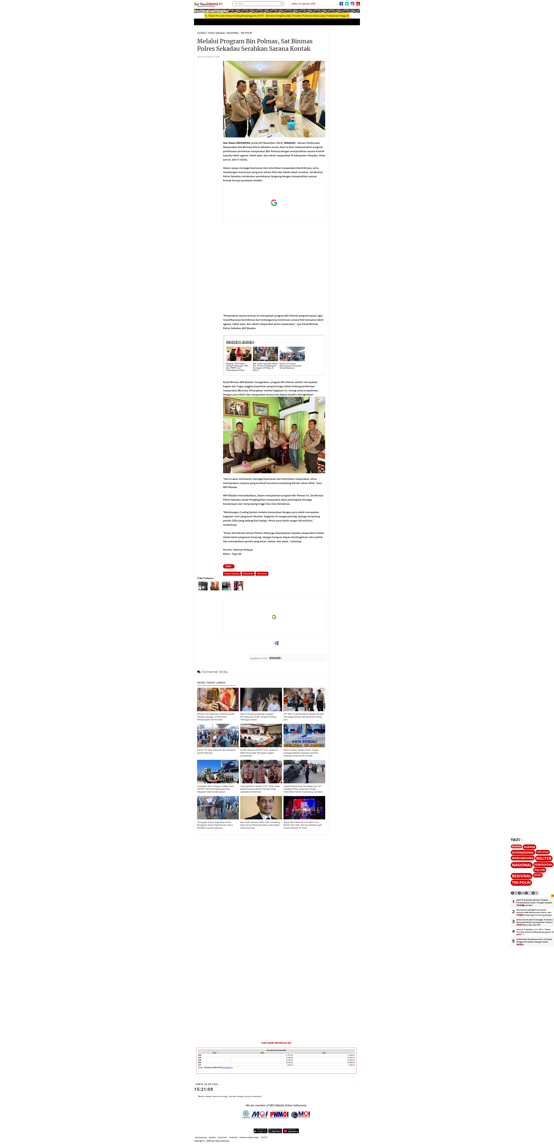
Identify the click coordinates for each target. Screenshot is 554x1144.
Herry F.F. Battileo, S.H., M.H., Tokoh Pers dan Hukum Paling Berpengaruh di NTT (534, 932)
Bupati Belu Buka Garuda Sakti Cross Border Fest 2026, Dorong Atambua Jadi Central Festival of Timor (302, 825)
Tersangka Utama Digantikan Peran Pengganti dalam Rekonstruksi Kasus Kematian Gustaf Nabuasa (215, 825)
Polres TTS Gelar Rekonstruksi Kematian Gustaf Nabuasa (290, 366)
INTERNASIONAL (523, 852)
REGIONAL (248, 573)
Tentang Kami (201, 1137)
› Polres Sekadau (216, 32)
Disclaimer (222, 1137)
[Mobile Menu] (358, 10)
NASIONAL (522, 865)
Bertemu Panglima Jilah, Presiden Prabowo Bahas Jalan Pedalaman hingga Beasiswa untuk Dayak (255, 15)
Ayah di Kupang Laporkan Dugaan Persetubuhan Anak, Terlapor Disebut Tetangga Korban (258, 717)
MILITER (543, 858)
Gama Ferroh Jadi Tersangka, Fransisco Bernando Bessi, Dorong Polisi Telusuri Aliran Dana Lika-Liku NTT (534, 922)
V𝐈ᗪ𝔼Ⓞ (264, 1137)
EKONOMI (516, 846)
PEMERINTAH (543, 865)
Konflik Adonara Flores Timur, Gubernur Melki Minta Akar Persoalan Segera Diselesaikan (259, 753)
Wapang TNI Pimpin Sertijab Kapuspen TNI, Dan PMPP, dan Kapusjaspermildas (237, 367)
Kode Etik (233, 1137)
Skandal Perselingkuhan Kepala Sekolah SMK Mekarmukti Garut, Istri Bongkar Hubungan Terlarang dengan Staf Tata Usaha (534, 914)
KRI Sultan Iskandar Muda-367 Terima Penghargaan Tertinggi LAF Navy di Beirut (265, 367)
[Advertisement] (274, 203)
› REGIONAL (232, 32)
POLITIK (539, 870)
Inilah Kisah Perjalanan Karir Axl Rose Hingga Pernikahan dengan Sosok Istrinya (534, 942)
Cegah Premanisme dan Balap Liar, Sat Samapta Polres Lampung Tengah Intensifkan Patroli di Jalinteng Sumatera (303, 789)
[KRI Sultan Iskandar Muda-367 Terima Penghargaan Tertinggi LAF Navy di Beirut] (265, 354)
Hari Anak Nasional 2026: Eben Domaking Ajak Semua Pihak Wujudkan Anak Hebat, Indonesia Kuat (260, 825)
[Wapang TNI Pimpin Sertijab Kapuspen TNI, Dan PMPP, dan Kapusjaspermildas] (238, 354)
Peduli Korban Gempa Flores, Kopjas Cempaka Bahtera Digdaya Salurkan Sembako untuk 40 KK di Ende (301, 753)
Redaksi (212, 1137)
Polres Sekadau (232, 573)
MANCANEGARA (523, 858)
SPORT (538, 875)
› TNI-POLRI (245, 32)
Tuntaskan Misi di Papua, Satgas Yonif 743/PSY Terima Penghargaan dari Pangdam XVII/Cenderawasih (215, 789)
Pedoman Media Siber (249, 1137)
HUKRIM (529, 847)
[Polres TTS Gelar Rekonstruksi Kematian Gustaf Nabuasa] (292, 354)
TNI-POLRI (262, 573)
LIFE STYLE (543, 852)
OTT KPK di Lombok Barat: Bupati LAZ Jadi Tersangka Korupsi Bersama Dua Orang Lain (303, 717)
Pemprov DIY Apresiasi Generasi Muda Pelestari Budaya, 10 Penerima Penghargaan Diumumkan (215, 717)
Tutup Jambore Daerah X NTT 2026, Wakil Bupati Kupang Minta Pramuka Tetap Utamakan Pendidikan (260, 789)
